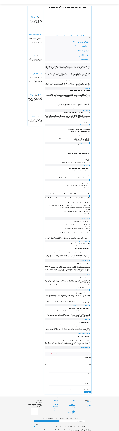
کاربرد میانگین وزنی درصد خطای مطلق (83, 50)
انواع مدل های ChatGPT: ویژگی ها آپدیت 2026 (35, 94)
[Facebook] (63, 354)
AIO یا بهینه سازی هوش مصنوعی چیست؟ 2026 (35, 54)
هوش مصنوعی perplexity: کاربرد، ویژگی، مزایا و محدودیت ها (35, 74)
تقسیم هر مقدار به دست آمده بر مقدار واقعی (81, 45)
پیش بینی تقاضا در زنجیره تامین (83, 51)
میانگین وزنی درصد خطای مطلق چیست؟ (83, 40)
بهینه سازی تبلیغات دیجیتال (84, 59)
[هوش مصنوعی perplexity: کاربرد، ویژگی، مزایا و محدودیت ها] (35, 67)
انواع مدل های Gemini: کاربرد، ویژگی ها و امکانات (35, 114)
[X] (61, 354)
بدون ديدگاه (56, 35)
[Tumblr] (53, 354)
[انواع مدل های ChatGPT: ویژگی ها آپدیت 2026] (35, 88)
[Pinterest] (51, 354)
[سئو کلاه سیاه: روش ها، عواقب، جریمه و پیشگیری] (35, 28)
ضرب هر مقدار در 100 (85, 46)
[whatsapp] (36, 426)
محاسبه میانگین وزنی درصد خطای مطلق (82, 49)
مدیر (81, 35)
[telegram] (34, 426)
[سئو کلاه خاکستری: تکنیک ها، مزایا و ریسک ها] (35, 10)
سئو (57, 402)
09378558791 (89, 406)
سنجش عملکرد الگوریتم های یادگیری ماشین (82, 56)
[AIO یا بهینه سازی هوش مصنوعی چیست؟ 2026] (35, 48)
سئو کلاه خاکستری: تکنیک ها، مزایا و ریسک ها (35, 16)
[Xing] (48, 354)
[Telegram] (55, 354)
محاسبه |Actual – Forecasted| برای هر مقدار (81, 43)
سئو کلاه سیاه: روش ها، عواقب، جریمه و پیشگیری (35, 35)
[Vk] (50, 354)
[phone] (31, 426)
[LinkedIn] (58, 354)
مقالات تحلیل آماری (72, 35)
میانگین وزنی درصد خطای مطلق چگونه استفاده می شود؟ (81, 41)
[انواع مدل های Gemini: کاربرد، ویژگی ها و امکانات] (35, 108)
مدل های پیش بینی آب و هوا (84, 54)
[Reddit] (60, 354)
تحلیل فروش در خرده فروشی (84, 52)
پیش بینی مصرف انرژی (84, 58)
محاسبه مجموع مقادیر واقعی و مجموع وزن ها (81, 47)
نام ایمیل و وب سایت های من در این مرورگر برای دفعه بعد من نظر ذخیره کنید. (78, 389)
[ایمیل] (46, 354)
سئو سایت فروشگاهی (55, 408)
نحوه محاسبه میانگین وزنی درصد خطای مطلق (82, 42)
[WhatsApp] (56, 354)
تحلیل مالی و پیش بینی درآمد (84, 55)
